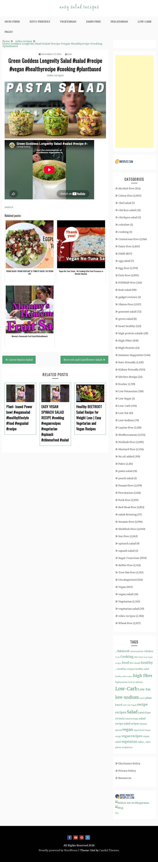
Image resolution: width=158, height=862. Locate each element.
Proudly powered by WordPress (58, 850)
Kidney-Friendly (128, 369)
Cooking (127, 656)
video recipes (55, 75)
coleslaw (123, 224)
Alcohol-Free (126, 188)
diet (136, 657)
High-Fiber (12, 21)
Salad (132, 711)
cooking (123, 231)
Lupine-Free (125, 427)
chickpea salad (127, 217)
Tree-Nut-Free (127, 572)
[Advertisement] (134, 101)
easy (140, 657)
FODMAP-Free (127, 282)
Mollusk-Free (126, 442)
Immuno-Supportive (131, 355)
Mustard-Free (126, 449)
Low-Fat (123, 413)
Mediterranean (127, 434)
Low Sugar (124, 398)
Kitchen (139, 682)
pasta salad (125, 471)
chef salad (124, 202)
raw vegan (132, 705)
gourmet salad (127, 311)
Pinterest (81, 837)
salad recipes (131, 723)
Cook (117, 657)
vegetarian (129, 741)
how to (131, 682)
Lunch (142, 698)
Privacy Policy (127, 770)
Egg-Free (123, 268)
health (137, 663)
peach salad (125, 478)
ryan (69, 54)
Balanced (123, 651)
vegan (127, 729)
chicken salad (127, 210)
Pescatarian (119, 21)
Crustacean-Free (128, 239)
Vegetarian (68, 21)
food (125, 663)
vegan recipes (132, 736)
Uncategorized (127, 579)
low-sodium (127, 697)
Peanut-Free (125, 485)
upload (118, 730)
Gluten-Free (125, 304)
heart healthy (126, 326)
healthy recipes (126, 669)
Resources (124, 778)
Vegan (122, 586)
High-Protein (126, 347)
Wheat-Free (125, 623)
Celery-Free (125, 195)
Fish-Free (124, 275)
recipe (142, 704)
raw (124, 705)
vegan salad (125, 594)
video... (141, 742)
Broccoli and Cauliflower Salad (83, 359)
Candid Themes (109, 850)
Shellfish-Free (127, 529)
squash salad (126, 550)
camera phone (136, 651)
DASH (121, 253)
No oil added (126, 456)
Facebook (69, 837)
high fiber (142, 675)
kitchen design (127, 376)
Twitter (87, 837)
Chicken (148, 651)
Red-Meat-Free (127, 507)
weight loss (127, 747)
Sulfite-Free (125, 565)
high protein (121, 682)
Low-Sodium (126, 420)
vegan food (139, 730)
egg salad (124, 260)
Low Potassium (127, 391)
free (132, 663)
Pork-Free (124, 500)
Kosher (122, 384)
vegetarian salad (128, 608)
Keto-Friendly (40, 21)
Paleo (9, 31)
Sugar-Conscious (128, 558)
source (9, 207)
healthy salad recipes (124, 676)
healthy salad (142, 669)
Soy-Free (123, 536)
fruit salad (124, 289)
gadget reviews (127, 297)
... (116, 651)
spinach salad (127, 543)
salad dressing (127, 514)
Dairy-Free (93, 21)
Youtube (75, 837)
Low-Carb (144, 21)
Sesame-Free (126, 521)
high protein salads (130, 333)
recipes (120, 712)
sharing (143, 724)
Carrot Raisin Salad (21, 359)
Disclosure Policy (129, 763)
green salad (125, 318)
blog (116, 813)
